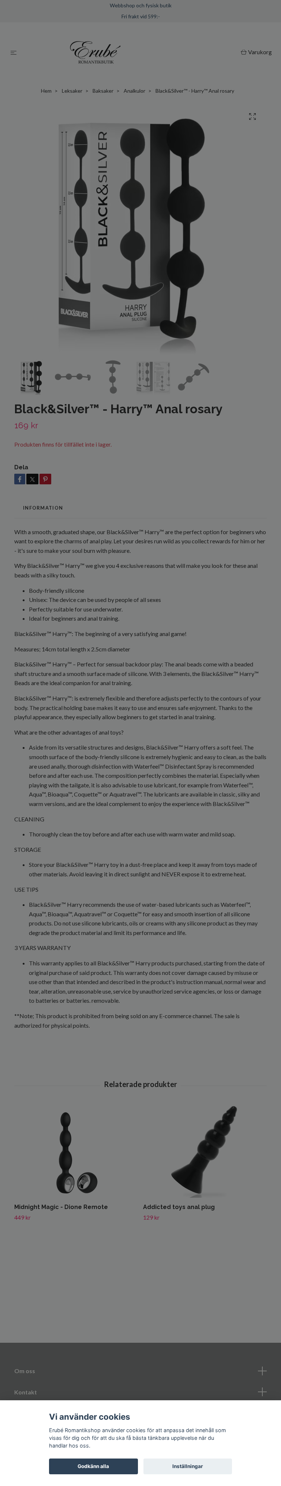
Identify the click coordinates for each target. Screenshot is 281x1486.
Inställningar (187, 1466)
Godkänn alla (93, 1466)
